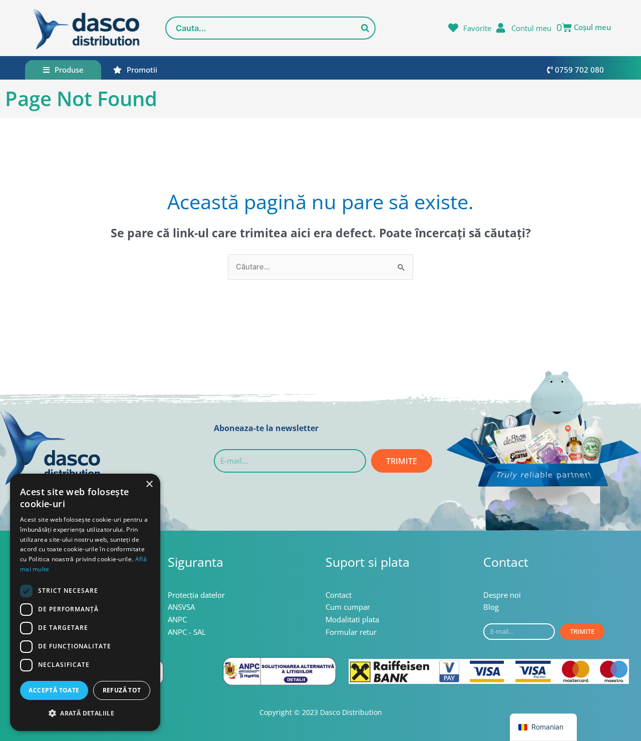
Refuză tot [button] (122, 690)
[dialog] (85, 602)
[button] (85, 713)
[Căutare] (365, 28)
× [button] (149, 484)
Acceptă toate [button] (54, 690)
